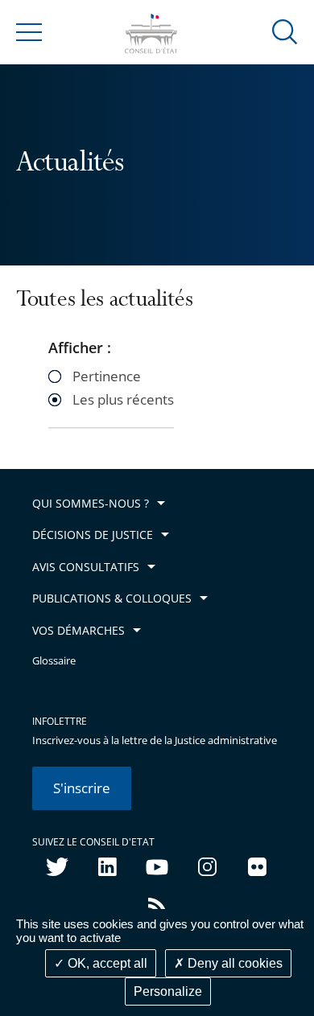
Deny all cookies (233, 963)
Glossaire (54, 661)
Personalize (168, 991)
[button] (285, 31)
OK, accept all (105, 963)
